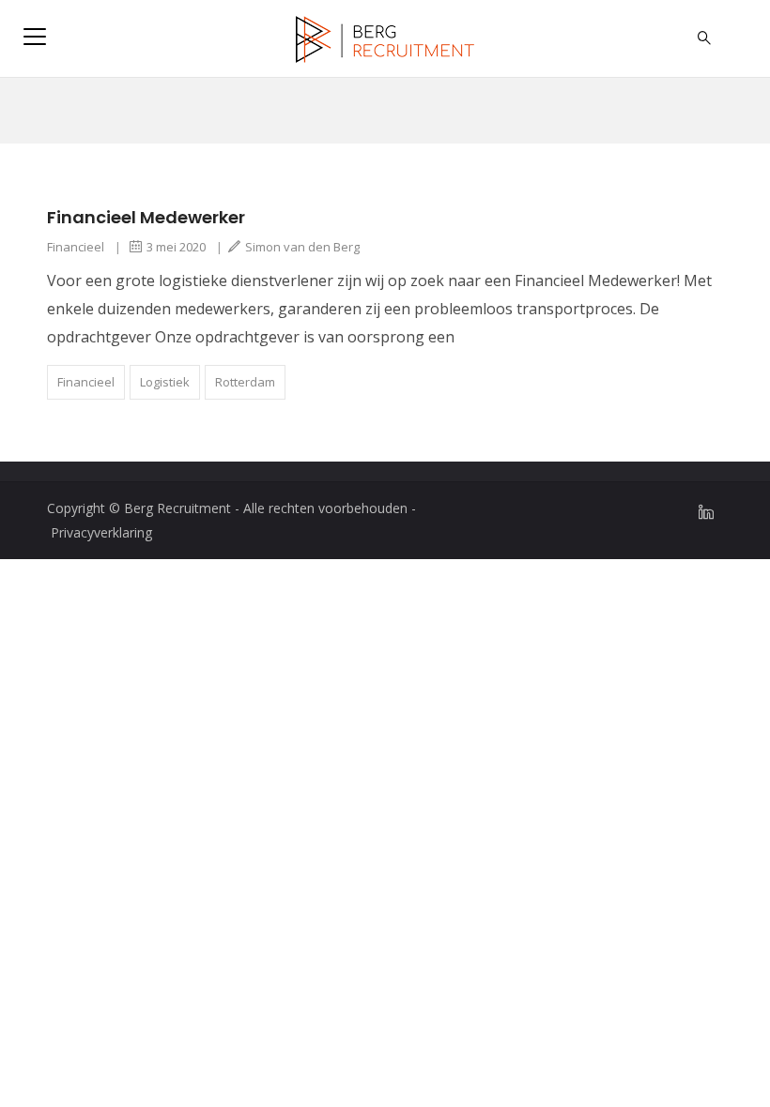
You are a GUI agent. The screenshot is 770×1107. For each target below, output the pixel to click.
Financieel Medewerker (146, 217)
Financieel (75, 246)
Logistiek (165, 381)
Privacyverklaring (101, 532)
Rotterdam (245, 381)
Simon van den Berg (302, 246)
